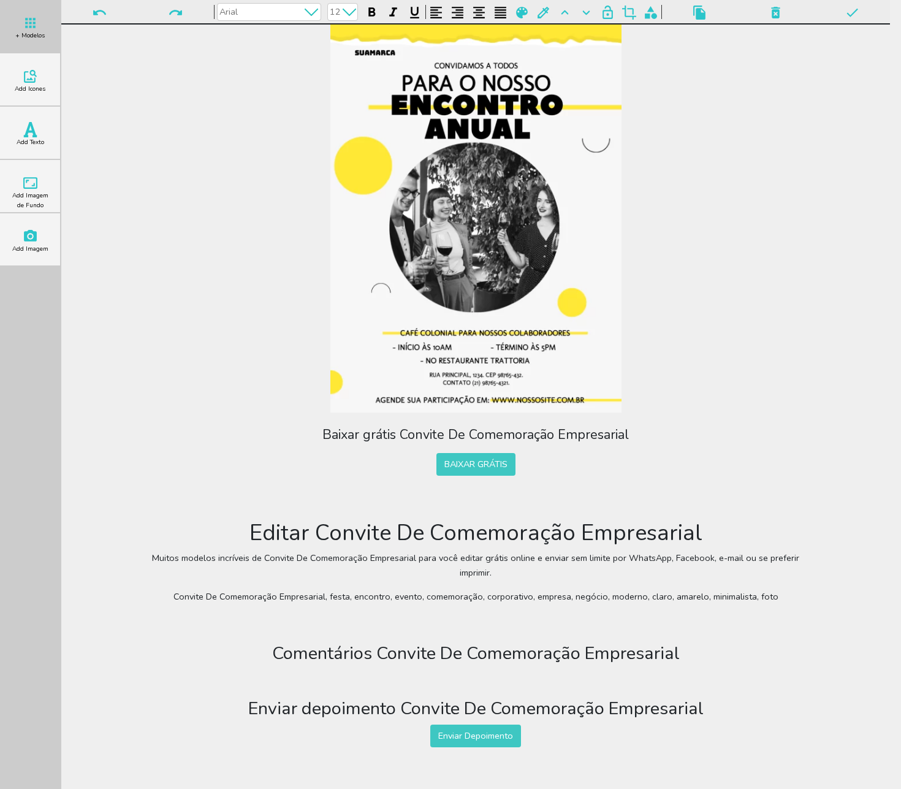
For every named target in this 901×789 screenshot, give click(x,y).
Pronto (852, 11)
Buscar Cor (543, 11)
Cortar (629, 11)
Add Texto (30, 142)
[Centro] (479, 10)
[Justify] (500, 10)
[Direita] (457, 10)
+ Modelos (30, 35)
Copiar (699, 11)
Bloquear (607, 11)
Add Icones (30, 89)
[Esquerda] (436, 10)
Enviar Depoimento (475, 736)
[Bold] (371, 10)
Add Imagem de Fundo (30, 200)
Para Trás (586, 11)
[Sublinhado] (414, 10)
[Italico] (393, 10)
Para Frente (565, 11)
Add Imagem (30, 249)
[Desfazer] (99, 11)
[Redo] (175, 11)
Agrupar (650, 11)
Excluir (775, 11)
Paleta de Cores (522, 11)
